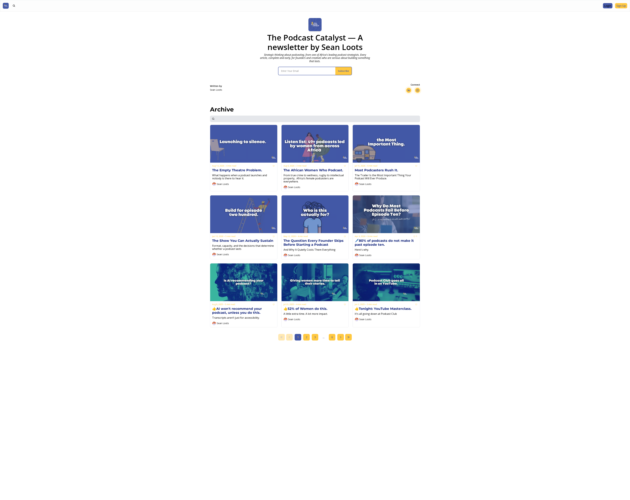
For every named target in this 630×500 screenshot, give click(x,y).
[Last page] (348, 337)
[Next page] (340, 337)
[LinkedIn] (408, 90)
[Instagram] (417, 90)
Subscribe (343, 70)
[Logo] (6, 6)
